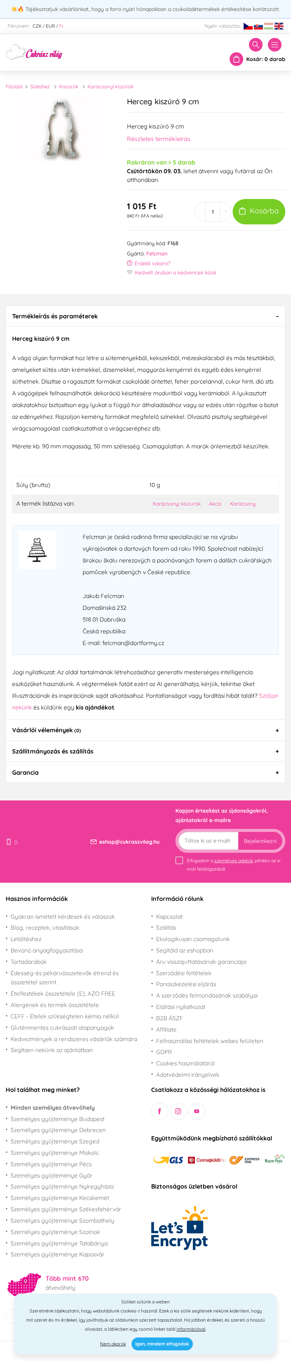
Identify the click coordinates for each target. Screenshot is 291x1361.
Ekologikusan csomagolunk (193, 939)
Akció (215, 503)
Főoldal (14, 86)
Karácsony (243, 503)
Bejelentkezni (260, 841)
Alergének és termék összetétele (55, 1005)
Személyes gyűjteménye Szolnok (55, 1232)
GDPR (164, 1052)
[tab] (145, 316)
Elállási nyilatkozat (180, 1006)
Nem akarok (113, 1344)
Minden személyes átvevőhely (53, 1107)
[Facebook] (159, 1111)
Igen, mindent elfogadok (162, 1344)
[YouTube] (196, 1111)
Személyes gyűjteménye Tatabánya (59, 1243)
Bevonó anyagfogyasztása (47, 950)
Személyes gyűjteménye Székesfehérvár (66, 1209)
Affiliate (166, 1029)
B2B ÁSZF (169, 1018)
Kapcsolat (169, 916)
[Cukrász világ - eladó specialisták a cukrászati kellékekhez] (34, 51)
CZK (37, 26)
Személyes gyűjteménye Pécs (51, 1164)
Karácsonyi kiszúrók (111, 86)
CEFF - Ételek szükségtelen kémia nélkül (65, 1016)
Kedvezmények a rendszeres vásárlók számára (74, 1039)
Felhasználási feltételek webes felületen (209, 1041)
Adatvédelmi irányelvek (187, 1074)
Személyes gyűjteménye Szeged (55, 1141)
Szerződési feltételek (183, 973)
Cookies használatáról (185, 1063)
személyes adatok (233, 860)
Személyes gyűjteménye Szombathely (62, 1220)
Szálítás (166, 927)
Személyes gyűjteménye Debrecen (58, 1130)
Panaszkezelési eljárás (186, 984)
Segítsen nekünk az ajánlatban (52, 1050)
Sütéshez (40, 86)
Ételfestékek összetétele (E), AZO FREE (63, 993)
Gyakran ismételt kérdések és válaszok (63, 916)
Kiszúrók (68, 86)
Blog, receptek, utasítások (45, 927)
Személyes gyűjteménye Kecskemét (60, 1197)
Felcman (156, 253)
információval (191, 1329)
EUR (50, 26)
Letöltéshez (26, 939)
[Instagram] (178, 1111)
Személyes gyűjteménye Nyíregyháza (62, 1186)
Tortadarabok (29, 961)
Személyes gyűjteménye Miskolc (55, 1152)
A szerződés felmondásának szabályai (207, 995)
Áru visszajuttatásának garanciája (201, 961)
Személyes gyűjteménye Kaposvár (58, 1254)
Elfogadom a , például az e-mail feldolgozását (234, 865)
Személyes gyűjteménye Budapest (58, 1119)
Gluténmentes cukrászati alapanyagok (62, 1027)
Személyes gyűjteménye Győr (51, 1175)
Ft (61, 26)
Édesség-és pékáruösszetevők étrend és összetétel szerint (65, 977)
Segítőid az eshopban (184, 950)
